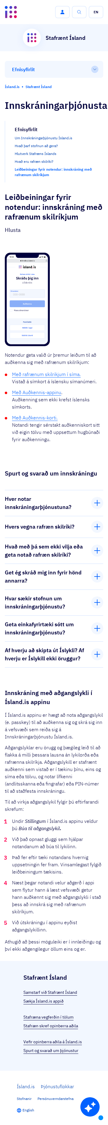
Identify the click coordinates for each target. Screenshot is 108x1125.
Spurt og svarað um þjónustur (50, 1050)
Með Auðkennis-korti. (35, 418)
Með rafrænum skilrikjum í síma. (46, 374)
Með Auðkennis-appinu (36, 392)
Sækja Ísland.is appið (43, 1001)
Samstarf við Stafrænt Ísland (50, 992)
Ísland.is (26, 1086)
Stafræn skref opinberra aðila (50, 1026)
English (28, 1110)
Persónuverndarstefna (56, 1098)
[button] (62, 12)
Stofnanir (24, 1098)
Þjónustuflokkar (57, 1086)
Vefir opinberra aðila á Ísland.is (52, 1041)
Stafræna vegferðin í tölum (48, 1017)
